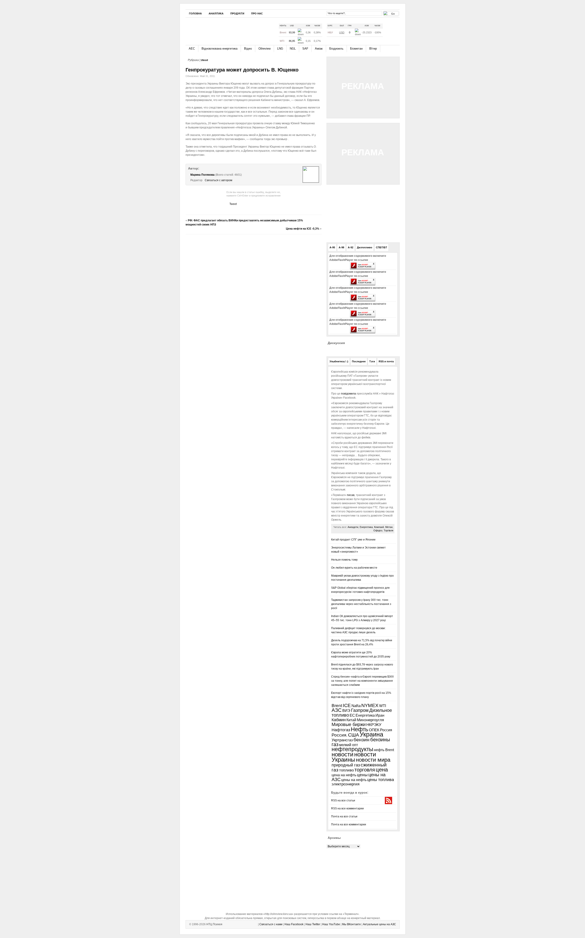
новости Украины (354, 757)
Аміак (319, 48)
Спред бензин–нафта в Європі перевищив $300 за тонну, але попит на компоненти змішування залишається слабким (362, 680)
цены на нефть (354, 780)
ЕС (352, 715)
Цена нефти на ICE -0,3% (302, 228)
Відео (248, 48)
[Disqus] (254, 295)
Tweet (233, 204)
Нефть (359, 729)
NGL (293, 48)
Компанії (379, 527)
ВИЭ (346, 710)
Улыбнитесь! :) (339, 361)
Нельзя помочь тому (344, 559)
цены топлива (380, 779)
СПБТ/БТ (381, 247)
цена (382, 769)
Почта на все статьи (344, 816)
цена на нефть (344, 775)
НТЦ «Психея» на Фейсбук (299, 13)
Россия (386, 730)
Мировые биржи (349, 724)
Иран (379, 715)
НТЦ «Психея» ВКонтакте (320, 13)
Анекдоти (353, 527)
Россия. (339, 734)
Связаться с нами (270, 924)
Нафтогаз (341, 729)
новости (343, 754)
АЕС (192, 48)
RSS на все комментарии (347, 808)
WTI (382, 706)
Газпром (360, 710)
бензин (362, 739)
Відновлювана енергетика (219, 48)
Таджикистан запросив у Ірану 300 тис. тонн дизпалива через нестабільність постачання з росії (361, 604)
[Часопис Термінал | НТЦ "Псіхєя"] (227, 29)
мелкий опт (348, 745)
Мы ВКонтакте (351, 924)
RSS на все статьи (343, 800)
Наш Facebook (294, 924)
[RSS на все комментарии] (396, 31)
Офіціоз (377, 530)
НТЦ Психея (214, 924)
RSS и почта (386, 361)
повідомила (349, 393)
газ (335, 744)
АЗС (337, 710)
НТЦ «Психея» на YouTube (313, 13)
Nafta (356, 706)
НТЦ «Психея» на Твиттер (306, 13)
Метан (389, 527)
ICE (347, 705)
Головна (195, 13)
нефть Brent (384, 750)
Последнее (359, 361)
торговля (364, 770)
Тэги (372, 361)
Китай (351, 720)
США (353, 735)
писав (350, 495)
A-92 (350, 247)
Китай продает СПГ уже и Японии (353, 539)
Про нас (257, 13)
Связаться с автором (218, 180)
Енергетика (366, 527)
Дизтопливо (364, 247)
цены (362, 774)
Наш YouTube (331, 924)
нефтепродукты (352, 749)
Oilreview (264, 48)
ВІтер (373, 48)
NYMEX (369, 705)
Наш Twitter (313, 924)
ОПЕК (374, 730)
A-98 (341, 247)
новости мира (373, 760)
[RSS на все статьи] (389, 31)
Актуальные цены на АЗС (379, 924)
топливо (346, 770)
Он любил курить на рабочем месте (354, 567)
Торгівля (388, 530)
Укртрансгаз (342, 740)
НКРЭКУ (373, 725)
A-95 (332, 247)
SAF (305, 48)
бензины (380, 739)
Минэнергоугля (370, 720)
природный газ (346, 765)
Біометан (356, 48)
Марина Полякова (202, 174)
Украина (371, 734)
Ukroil (204, 60)
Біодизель (336, 48)
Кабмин (339, 720)
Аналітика (216, 13)
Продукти (237, 13)
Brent (337, 705)
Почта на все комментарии (348, 824)
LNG (280, 48)
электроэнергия (345, 784)
